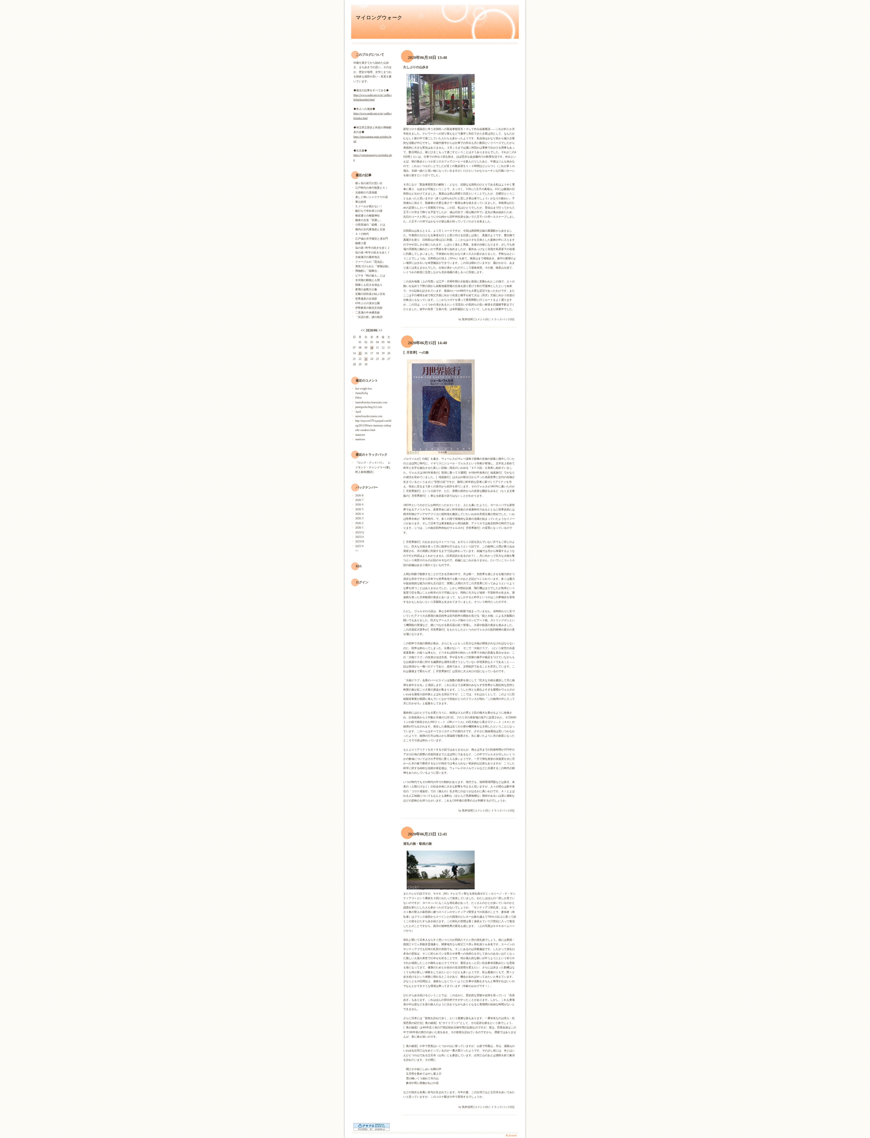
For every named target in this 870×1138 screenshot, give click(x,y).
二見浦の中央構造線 (367, 312)
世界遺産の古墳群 (366, 298)
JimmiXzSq (361, 393)
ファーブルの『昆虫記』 (370, 261)
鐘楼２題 (360, 243)
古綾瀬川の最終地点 (367, 257)
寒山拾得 (360, 201)
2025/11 (359, 537)
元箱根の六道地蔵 (366, 192)
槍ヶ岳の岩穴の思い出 (368, 183)
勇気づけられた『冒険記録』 (373, 266)
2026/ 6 (359, 504)
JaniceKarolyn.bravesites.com (371, 402)
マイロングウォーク (379, 17)
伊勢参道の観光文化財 (368, 307)
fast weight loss (363, 388)
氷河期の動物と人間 (367, 280)
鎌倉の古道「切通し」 (368, 220)
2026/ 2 (359, 523)
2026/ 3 (359, 518)
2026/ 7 (359, 500)
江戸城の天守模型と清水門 (371, 238)
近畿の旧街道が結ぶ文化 (370, 294)
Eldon (358, 397)
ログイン (362, 582)
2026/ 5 (359, 509)
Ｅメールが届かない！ (368, 206)
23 (366, 359)
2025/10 (359, 541)
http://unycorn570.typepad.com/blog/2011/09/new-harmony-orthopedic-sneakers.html (373, 425)
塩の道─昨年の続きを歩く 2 (372, 247)
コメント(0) (481, 319)
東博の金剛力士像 (366, 289)
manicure (360, 434)
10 (371, 347)
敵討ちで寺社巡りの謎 (368, 210)
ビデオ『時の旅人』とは (370, 275)
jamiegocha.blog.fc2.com (368, 407)
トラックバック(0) (502, 319)
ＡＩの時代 (362, 234)
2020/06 (371, 330)
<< (363, 330)
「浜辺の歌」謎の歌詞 (368, 317)
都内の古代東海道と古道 (370, 229)
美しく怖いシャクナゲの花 (371, 197)
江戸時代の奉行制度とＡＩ (371, 187)
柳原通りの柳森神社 (367, 215)
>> (380, 330)
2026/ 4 (359, 513)
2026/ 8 (359, 495)
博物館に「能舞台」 (367, 270)
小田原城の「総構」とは (370, 224)
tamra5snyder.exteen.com (368, 416)
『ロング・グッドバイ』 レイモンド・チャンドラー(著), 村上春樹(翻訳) (373, 467)
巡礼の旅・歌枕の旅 (417, 843)
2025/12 (359, 532)
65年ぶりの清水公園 (367, 303)
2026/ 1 (359, 527)
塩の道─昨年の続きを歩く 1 (372, 252)
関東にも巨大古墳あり (368, 284)
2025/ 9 (359, 546)
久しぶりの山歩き (416, 67)
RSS (359, 566)
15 (360, 353)
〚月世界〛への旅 (416, 352)
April (358, 411)
